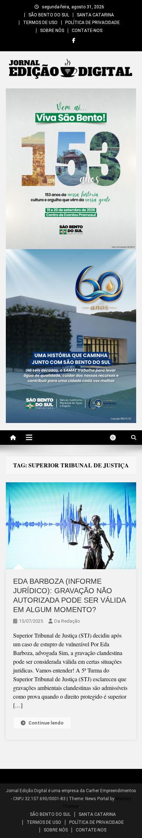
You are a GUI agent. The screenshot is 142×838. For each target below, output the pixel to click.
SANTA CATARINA (95, 14)
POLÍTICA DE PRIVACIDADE (92, 22)
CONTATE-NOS (87, 30)
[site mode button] (116, 437)
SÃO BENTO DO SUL (48, 14)
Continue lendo (45, 723)
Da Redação (67, 621)
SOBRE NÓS (52, 30)
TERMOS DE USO (40, 22)
